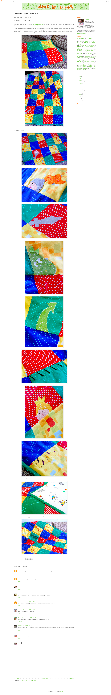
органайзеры (87, 56)
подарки (85, 58)
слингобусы (79, 62)
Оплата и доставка (34, 13)
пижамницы (79, 58)
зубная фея (91, 45)
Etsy (83, 69)
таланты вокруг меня (82, 64)
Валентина (20, 578)
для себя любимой (88, 44)
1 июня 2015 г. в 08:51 (29, 634)
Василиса (93, 39)
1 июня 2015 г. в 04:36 (30, 609)
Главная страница (18, 13)
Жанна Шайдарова (22, 617)
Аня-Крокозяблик (21, 609)
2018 (80, 76)
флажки (84, 66)
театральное (83, 65)
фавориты (91, 65)
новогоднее (88, 54)
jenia (19, 585)
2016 (80, 78)
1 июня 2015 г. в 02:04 (27, 578)
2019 (80, 75)
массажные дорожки (81, 51)
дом (95, 44)
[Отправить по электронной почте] (26, 559)
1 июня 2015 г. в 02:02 (26, 570)
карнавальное (89, 49)
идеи (78, 48)
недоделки (79, 54)
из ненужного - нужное (88, 48)
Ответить (20, 573)
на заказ (28, 560)
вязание (86, 41)
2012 (80, 96)
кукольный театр (89, 50)
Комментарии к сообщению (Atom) (29, 680)
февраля (82, 90)
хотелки (90, 66)
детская (24, 560)
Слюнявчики (82, 85)
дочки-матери (83, 45)
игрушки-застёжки (89, 46)
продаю (79, 60)
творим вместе (92, 64)
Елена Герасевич (21, 601)
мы (82, 53)
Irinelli (19, 643)
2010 (80, 100)
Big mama (20, 625)
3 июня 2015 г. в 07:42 (28, 651)
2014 (80, 93)
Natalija (19, 570)
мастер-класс (90, 51)
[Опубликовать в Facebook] (30, 559)
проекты (31, 560)
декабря (82, 81)
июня (81, 83)
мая (81, 89)
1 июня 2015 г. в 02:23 (24, 585)
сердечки (92, 61)
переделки (92, 57)
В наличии (26, 13)
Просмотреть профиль (82, 33)
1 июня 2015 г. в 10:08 (27, 643)
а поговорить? (80, 38)
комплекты (79, 50)
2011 (80, 98)
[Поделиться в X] (29, 559)
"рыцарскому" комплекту (38, 24)
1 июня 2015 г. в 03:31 (25, 593)
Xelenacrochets (21, 634)
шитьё (35, 560)
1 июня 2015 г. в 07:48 (27, 625)
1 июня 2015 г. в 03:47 (30, 601)
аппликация (20, 560)
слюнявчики (86, 62)
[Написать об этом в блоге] (27, 559)
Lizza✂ (19, 593)
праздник (92, 58)
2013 (80, 94)
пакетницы (82, 57)
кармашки (79, 49)
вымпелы (81, 41)
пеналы (87, 57)
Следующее (17, 678)
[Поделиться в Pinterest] (32, 559)
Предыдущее (71, 678)
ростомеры (86, 61)
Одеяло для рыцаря (84, 86)
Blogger (61, 691)
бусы (83, 39)
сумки (92, 62)
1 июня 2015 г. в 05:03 (31, 617)
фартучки (79, 66)
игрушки (79, 46)
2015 (80, 80)
